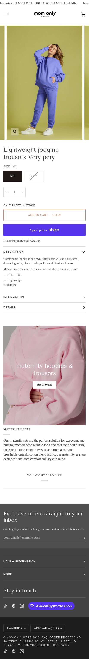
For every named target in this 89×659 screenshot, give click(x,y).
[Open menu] (9, 14)
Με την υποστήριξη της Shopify (43, 645)
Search (9, 645)
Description (13, 251)
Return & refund (62, 641)
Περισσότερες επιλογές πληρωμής (22, 240)
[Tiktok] (5, 606)
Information (13, 297)
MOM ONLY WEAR (19, 637)
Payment (10, 641)
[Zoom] (15, 131)
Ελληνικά (15, 628)
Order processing (65, 637)
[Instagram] (22, 606)
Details (9, 307)
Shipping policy (32, 641)
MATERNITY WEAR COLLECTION (51, 3)
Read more (9, 284)
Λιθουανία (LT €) (46, 628)
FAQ (45, 637)
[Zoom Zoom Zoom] (44, 83)
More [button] (7, 574)
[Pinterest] (14, 606)
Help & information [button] (19, 561)
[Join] (80, 537)
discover (44, 384)
